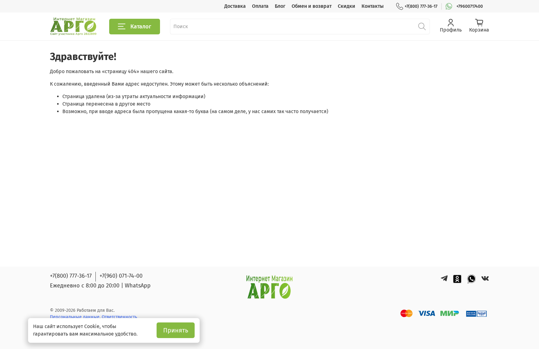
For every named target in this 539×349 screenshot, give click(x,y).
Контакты (373, 6)
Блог (280, 6)
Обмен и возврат (312, 6)
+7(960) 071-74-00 (121, 275)
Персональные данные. (76, 317)
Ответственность (119, 317)
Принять (175, 330)
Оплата (260, 6)
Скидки (346, 6)
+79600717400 (469, 6)
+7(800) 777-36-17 (421, 6)
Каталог (140, 26)
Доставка (235, 6)
